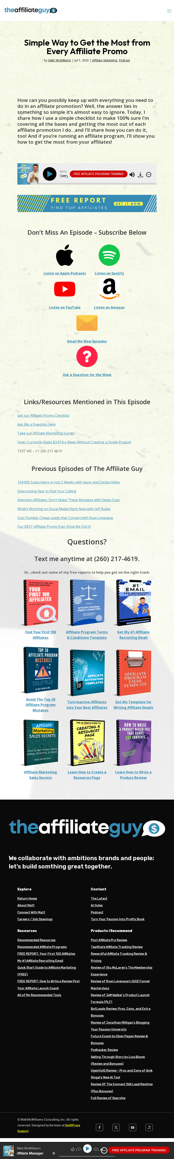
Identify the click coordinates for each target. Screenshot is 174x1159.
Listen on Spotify (109, 273)
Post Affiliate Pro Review (109, 940)
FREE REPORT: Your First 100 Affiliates (46, 954)
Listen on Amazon (109, 307)
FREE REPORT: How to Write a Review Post (48, 981)
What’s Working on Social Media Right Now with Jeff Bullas (64, 508)
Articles (97, 905)
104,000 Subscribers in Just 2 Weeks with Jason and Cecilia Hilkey (68, 482)
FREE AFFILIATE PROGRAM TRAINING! (99, 174)
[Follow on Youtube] (132, 1127)
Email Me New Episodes (87, 341)
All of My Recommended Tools (39, 995)
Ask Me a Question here (36, 424)
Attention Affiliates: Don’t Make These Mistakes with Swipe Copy (68, 500)
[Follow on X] (116, 1127)
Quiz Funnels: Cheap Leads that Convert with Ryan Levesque (65, 517)
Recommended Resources (36, 940)
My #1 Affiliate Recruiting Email (40, 961)
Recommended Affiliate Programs (42, 947)
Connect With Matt (31, 912)
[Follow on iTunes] (149, 1127)
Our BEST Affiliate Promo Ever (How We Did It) (54, 526)
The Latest (99, 898)
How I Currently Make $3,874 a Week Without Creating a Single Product (74, 442)
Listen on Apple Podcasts (65, 273)
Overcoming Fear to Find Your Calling (46, 491)
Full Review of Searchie (108, 1098)
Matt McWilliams (59, 60)
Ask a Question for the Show (87, 374)
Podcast (124, 60)
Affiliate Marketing (104, 60)
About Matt (26, 905)
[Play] (50, 174)
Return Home (27, 898)
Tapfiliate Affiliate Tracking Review (117, 947)
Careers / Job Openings (35, 919)
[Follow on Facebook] (99, 1127)
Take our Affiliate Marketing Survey (45, 433)
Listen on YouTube (65, 307)
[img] (148, 174)
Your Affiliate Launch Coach (38, 988)
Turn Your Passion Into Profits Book (118, 919)
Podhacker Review (104, 1050)
